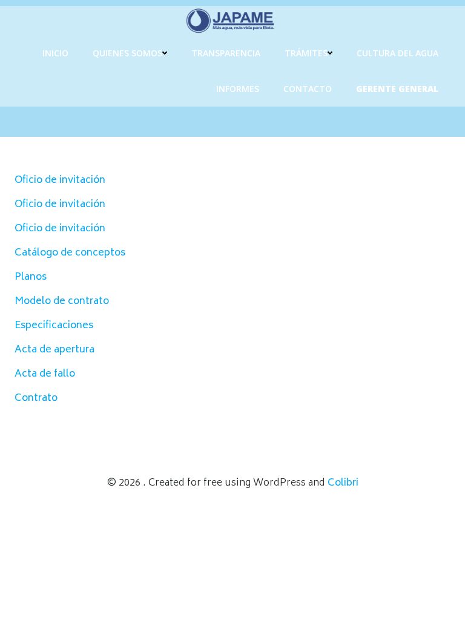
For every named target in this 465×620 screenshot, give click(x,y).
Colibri (343, 483)
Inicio (55, 53)
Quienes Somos (127, 53)
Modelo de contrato (62, 301)
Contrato (36, 398)
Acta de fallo (45, 374)
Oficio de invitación (60, 180)
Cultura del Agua (397, 53)
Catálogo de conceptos (70, 253)
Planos (31, 277)
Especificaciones (54, 325)
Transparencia (225, 53)
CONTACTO (307, 88)
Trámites (306, 53)
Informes (237, 88)
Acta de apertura (54, 349)
